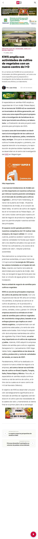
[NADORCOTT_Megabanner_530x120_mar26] (19, 21)
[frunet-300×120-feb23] (19, 413)
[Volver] (3, 2)
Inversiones (19, 48)
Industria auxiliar (8, 48)
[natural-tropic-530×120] (19, 95)
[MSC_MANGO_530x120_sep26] (19, 11)
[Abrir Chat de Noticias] (33, 534)
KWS (6, 154)
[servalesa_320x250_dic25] (19, 169)
